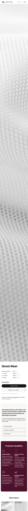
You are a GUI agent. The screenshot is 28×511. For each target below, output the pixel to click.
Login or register (13, 397)
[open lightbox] (14, 183)
